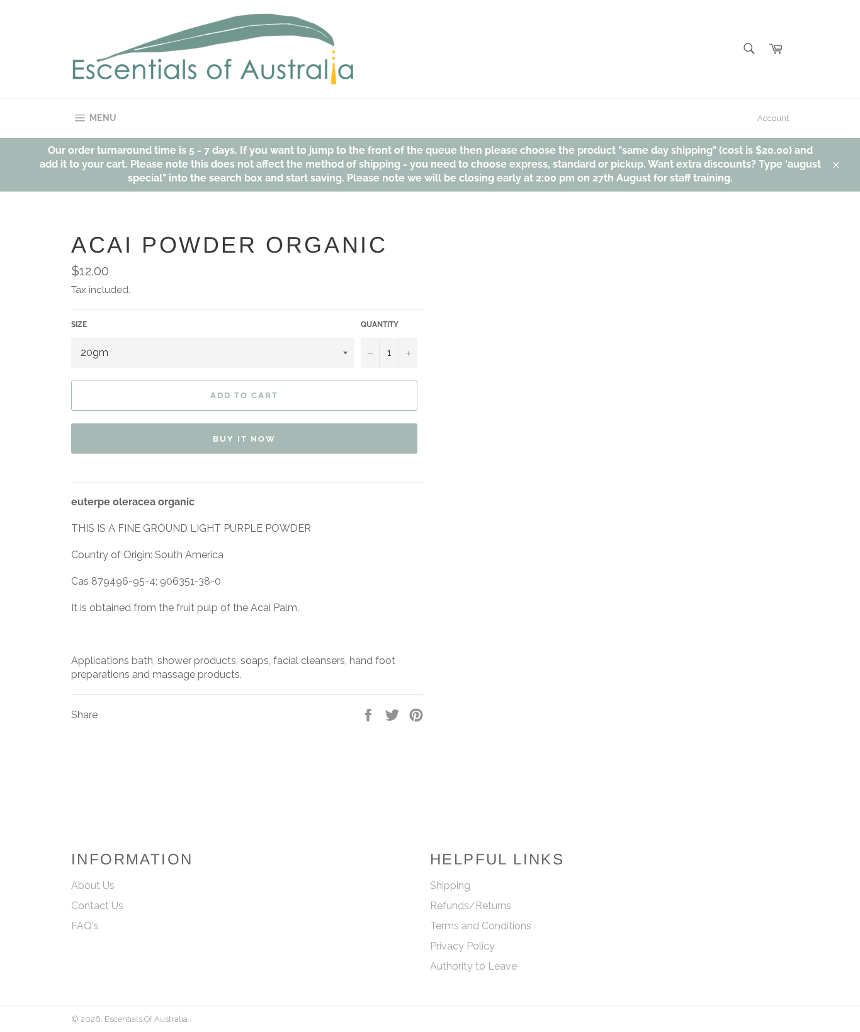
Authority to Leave (473, 966)
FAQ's (85, 926)
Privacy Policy (462, 946)
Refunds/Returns (470, 906)
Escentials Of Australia (147, 1019)
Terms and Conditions (480, 926)
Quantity (380, 324)
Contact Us (97, 906)
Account (773, 118)
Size (79, 324)
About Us (93, 886)
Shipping (450, 886)
